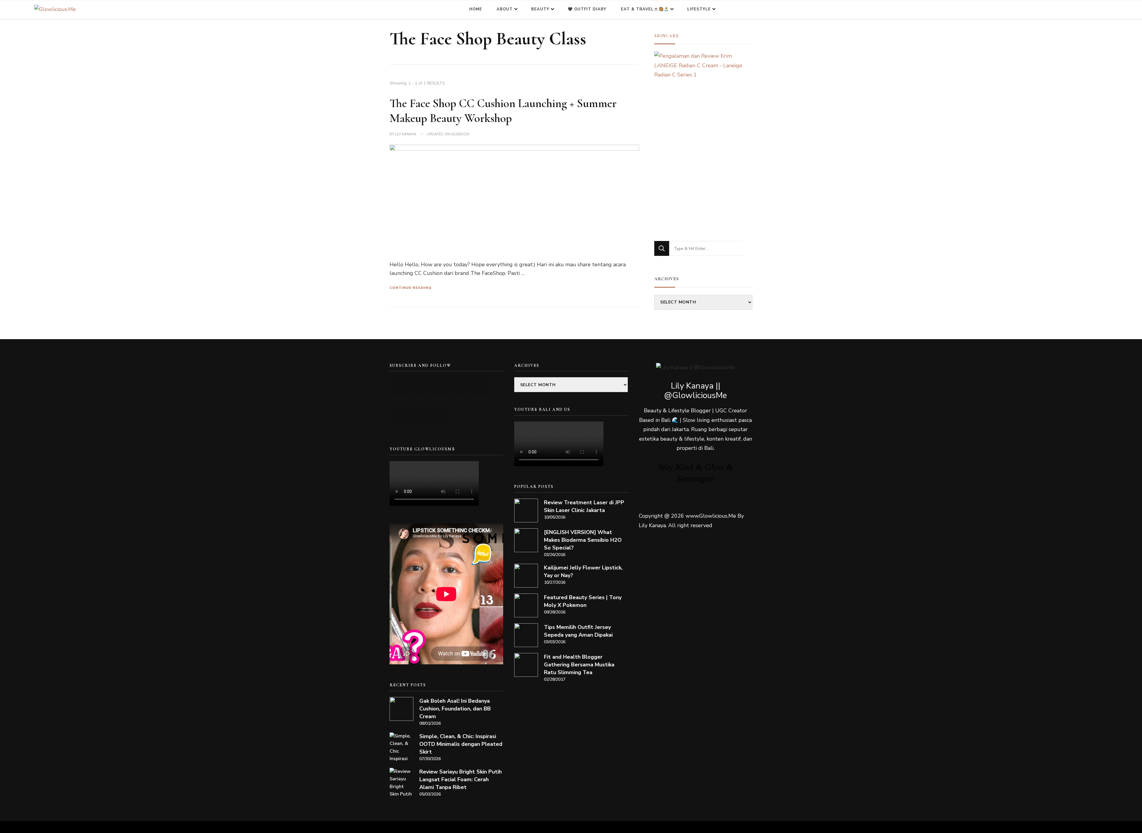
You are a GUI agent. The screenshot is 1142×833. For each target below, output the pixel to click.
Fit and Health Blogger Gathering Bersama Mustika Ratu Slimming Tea (579, 664)
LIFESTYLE (699, 9)
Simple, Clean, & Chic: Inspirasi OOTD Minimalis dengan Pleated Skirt (460, 744)
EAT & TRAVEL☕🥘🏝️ (645, 9)
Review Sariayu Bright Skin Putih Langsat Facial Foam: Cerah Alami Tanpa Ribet (460, 779)
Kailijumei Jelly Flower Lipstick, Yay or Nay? (583, 571)
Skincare (666, 35)
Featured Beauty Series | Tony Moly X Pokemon (583, 601)
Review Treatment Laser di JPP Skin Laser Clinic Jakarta (584, 506)
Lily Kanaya (405, 134)
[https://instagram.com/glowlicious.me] (419, 386)
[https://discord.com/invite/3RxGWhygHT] (439, 414)
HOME (475, 9)
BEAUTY (540, 9)
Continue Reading (411, 287)
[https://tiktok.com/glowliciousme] (419, 414)
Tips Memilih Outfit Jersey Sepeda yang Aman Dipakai (578, 631)
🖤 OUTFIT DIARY (587, 9)
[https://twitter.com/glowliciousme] (439, 386)
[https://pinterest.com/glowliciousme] (399, 414)
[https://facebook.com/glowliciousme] (459, 386)
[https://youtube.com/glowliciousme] (399, 386)
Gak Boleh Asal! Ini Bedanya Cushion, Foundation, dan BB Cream (455, 708)
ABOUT (505, 9)
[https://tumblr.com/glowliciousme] (479, 386)
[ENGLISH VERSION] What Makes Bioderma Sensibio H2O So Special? (583, 540)
